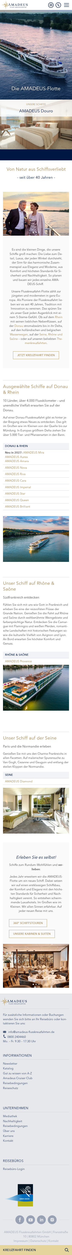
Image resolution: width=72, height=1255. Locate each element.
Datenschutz (38, 1241)
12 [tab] (47, 152)
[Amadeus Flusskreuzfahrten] (36, 1003)
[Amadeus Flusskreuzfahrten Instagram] (52, 1219)
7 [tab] (33, 152)
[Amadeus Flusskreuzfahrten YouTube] (30, 1219)
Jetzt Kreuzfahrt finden (36, 355)
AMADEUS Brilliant (17, 506)
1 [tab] (16, 152)
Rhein (58, 317)
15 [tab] (55, 152)
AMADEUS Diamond (18, 781)
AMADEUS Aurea (16, 457)
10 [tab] (41, 152)
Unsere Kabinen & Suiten (32, 934)
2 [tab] (19, 152)
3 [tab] (22, 152)
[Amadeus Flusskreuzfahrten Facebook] (19, 1219)
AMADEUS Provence (18, 661)
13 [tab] (50, 152)
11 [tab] (44, 152)
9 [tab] (38, 152)
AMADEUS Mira (33, 452)
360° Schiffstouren (28, 923)
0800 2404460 (16, 1037)
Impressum (21, 1241)
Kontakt (53, 1241)
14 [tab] (52, 152)
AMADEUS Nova (16, 467)
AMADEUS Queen (17, 500)
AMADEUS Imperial (18, 487)
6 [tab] (30, 152)
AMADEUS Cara (15, 480)
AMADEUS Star (15, 493)
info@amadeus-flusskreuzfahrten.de (30, 1032)
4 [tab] (24, 152)
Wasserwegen (19, 334)
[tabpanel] (36, 214)
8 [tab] (36, 152)
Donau (19, 326)
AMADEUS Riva (15, 474)
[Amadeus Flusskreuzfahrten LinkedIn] (41, 1219)
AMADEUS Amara (17, 461)
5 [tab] (27, 152)
